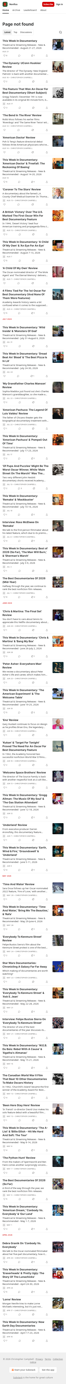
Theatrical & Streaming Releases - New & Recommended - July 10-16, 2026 (23, 505)
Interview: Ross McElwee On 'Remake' (20, 524)
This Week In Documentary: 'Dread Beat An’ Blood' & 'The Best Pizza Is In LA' (24, 357)
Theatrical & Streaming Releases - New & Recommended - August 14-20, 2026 (23, 173)
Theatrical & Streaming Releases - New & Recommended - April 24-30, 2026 (23, 1282)
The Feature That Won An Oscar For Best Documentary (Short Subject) (25, 90)
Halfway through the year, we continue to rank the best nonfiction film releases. (24, 587)
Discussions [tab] (26, 32)
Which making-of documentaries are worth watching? (25, 972)
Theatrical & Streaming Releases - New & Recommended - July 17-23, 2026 (23, 449)
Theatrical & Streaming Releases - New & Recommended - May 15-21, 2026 (23, 1058)
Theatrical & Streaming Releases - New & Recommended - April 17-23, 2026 (23, 1331)
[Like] (4, 130)
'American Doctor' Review (18, 137)
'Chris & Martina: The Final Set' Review (22, 613)
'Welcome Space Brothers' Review (24, 772)
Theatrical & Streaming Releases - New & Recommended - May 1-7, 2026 (23, 1219)
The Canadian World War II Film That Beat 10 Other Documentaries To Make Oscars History (24, 1079)
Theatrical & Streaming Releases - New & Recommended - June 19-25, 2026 (23, 703)
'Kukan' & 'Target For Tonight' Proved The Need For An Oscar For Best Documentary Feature (24, 746)
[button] (6, 10)
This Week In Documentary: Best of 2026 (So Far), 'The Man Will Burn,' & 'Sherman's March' (25, 552)
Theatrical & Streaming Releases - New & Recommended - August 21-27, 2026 (23, 46)
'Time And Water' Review (18, 884)
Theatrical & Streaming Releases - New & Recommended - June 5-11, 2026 (23, 860)
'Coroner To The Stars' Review (21, 189)
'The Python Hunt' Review (18, 1157)
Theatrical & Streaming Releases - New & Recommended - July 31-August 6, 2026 (23, 337)
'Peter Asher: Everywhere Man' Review (22, 665)
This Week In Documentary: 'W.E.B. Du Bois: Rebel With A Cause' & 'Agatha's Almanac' (24, 1049)
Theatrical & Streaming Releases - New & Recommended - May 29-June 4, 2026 (23, 920)
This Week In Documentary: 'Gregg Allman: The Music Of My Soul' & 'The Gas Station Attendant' (24, 799)
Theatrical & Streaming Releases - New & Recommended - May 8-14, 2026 (23, 1141)
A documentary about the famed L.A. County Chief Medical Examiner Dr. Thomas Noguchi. (25, 195)
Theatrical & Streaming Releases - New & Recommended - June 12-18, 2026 (23, 808)
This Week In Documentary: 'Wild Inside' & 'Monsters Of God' (23, 329)
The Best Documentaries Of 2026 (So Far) (23, 1182)
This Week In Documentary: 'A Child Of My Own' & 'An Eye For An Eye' (25, 243)
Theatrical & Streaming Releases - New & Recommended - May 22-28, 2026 (23, 1002)
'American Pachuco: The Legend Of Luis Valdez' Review (25, 411)
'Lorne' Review (11, 1299)
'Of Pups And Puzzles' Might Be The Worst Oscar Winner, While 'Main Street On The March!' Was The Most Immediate (25, 469)
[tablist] (18, 32)
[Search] (60, 32)
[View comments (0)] (19, 55)
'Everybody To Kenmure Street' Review (22, 938)
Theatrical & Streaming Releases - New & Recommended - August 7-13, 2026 (23, 251)
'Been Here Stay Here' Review (21, 1105)
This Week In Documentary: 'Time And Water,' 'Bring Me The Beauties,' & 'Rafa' (25, 910)
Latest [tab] (7, 32)
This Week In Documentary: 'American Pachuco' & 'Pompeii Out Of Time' (24, 440)
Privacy (39, 1359)
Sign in (59, 4)
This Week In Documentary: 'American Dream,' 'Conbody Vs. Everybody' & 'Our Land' (22, 1210)
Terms (48, 1359)
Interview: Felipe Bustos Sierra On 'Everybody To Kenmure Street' (24, 1021)
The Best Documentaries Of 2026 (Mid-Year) (23, 580)
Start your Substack (24, 1369)
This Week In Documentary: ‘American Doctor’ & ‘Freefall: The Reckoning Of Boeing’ (23, 163)
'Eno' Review (10, 720)
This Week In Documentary (19, 40)
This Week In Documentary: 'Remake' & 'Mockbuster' (20, 497)
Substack (17, 1377)
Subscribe (48, 4)
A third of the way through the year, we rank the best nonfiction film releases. (23, 1189)
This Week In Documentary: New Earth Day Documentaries (23, 1323)
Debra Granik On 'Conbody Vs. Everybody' (21, 1245)
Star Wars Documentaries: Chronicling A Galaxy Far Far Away (24, 964)
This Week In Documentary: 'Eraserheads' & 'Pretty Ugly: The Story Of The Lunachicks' (23, 1273)
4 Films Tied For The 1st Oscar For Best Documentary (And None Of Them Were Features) (24, 294)
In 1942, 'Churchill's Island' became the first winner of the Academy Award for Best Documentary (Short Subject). (25, 1088)
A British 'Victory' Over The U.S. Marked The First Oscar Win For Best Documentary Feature (22, 215)
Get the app (48, 1369)
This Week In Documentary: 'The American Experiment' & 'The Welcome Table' (23, 694)
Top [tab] (15, 32)
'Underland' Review (14, 825)
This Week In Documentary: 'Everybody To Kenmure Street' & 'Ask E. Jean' (23, 993)
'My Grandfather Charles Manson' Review (24, 385)
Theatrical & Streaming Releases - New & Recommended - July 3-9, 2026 (23, 561)
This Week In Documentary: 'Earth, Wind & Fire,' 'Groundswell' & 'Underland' (24, 851)
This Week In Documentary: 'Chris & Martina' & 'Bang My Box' (25, 639)
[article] (33, 48)
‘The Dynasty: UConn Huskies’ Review (21, 65)
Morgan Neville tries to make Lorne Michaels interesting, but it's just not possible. (21, 1305)
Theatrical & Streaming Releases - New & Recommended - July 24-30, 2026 (23, 366)
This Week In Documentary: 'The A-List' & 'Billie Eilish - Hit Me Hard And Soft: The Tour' (25, 1131)
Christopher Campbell (22, 77)
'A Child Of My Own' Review (20, 268)
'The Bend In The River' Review (21, 115)
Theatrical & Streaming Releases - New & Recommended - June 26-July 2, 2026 (23, 647)
